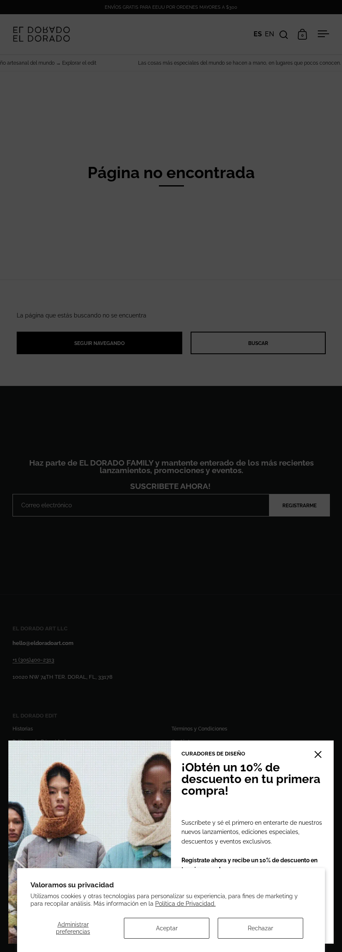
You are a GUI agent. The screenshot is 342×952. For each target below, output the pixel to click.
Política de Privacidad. (185, 903)
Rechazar (260, 928)
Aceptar (167, 928)
